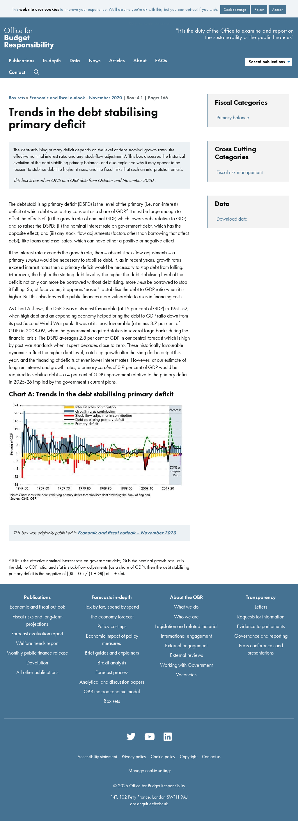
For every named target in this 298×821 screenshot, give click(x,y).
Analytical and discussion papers (111, 681)
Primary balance (233, 117)
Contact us (211, 756)
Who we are (186, 616)
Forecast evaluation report (37, 633)
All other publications (37, 671)
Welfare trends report (37, 643)
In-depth (52, 60)
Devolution (37, 662)
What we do (186, 606)
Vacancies (186, 674)
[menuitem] (268, 61)
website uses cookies (39, 9)
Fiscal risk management (240, 172)
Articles (117, 60)
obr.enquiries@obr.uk (149, 803)
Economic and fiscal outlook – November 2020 (127, 533)
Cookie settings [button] (235, 9)
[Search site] (36, 72)
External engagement (186, 645)
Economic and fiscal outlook (37, 606)
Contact (17, 72)
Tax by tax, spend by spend (112, 606)
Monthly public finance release (37, 652)
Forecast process (111, 671)
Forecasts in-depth (112, 597)
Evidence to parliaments (261, 626)
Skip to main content (149, 24)
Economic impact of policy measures (112, 639)
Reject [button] (259, 9)
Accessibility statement (97, 756)
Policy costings (111, 626)
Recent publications (267, 61)
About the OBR (186, 597)
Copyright (188, 756)
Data (75, 60)
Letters (261, 606)
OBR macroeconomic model (112, 691)
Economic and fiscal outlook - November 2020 (75, 98)
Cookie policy (163, 756)
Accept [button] (277, 9)
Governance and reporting (261, 635)
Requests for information (260, 616)
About (139, 60)
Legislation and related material (186, 626)
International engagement (186, 635)
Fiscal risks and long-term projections (38, 620)
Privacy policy (134, 756)
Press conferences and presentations (261, 649)
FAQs (161, 60)
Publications (21, 60)
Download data (232, 218)
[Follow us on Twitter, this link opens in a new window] (130, 736)
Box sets (17, 98)
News (94, 60)
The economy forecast (112, 616)
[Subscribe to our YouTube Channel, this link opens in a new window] (149, 736)
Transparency (261, 597)
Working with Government (186, 664)
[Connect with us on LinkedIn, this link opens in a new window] (167, 736)
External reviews (186, 655)
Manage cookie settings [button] (149, 770)
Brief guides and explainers (112, 652)
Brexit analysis (111, 662)
